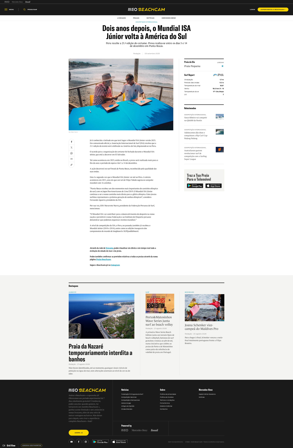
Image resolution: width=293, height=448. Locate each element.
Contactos (163, 409)
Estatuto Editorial (166, 406)
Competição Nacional (128, 397)
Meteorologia (126, 403)
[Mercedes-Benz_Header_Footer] (17, 2)
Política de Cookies (167, 397)
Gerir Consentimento (175, 442)
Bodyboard (189, 292)
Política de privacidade (168, 394)
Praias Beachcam (103, 259)
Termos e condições (167, 400)
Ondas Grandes (126, 409)
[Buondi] (27, 2)
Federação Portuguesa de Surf (132, 394)
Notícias (202, 397)
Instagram (115, 265)
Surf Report (189, 75)
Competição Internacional (195, 115)
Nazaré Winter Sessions (207, 394)
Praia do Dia (189, 62)
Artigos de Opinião (127, 406)
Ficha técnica (165, 403)
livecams (109, 248)
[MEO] (7, 2)
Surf (147, 292)
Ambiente (72, 292)
